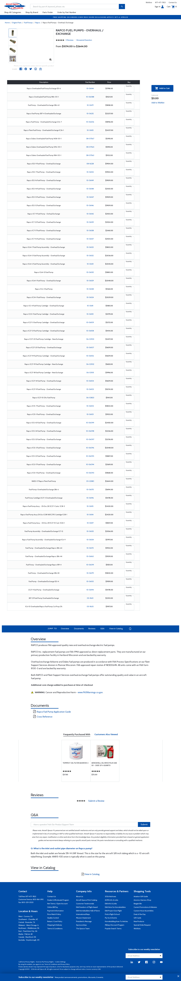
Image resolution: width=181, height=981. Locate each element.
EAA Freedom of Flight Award (87, 907)
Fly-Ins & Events (111, 918)
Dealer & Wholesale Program (58, 900)
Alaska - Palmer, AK (25, 934)
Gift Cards (137, 918)
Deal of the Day (140, 914)
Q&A (102, 628)
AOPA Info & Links (111, 900)
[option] (13, 33)
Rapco (37, 23)
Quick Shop (76, 775)
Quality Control (53, 918)
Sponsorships (81, 925)
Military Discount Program (114, 925)
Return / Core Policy (54, 921)
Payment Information (55, 911)
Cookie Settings (60, 962)
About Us (79, 896)
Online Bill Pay (52, 907)
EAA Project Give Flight (113, 911)
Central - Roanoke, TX (26, 922)
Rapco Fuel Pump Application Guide (54, 712)
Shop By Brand (31, 12)
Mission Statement (83, 918)
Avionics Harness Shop (142, 900)
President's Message (84, 921)
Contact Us (173, 2)
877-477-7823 (160, 2)
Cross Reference (44, 716)
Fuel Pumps (28, 23)
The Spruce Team (83, 928)
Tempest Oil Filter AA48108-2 (75, 763)
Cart (172, 6)
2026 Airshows (110, 896)
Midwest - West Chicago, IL (28, 925)
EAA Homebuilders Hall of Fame (88, 911)
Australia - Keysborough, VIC (29, 940)
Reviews (91, 628)
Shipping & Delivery (54, 925)
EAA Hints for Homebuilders (115, 907)
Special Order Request (142, 925)
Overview (65, 628)
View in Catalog (116, 628)
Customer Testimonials (85, 903)
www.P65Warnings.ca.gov (90, 692)
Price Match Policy (54, 914)
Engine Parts (17, 23)
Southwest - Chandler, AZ (28, 919)
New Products (139, 921)
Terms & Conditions (55, 928)
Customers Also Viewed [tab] (106, 734)
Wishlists (149, 2)
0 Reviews (70, 40)
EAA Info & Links (111, 903)
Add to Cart (164, 88)
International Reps (83, 914)
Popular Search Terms (113, 928)
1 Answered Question (84, 40)
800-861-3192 (38, 899)
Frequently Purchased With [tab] (76, 734)
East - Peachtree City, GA (27, 931)
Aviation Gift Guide (141, 896)
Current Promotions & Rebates (145, 907)
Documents (79, 628)
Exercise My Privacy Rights (45, 962)
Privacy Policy (65, 964)
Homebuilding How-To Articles (116, 921)
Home (7, 23)
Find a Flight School (112, 914)
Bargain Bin (138, 903)
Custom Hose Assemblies (144, 911)
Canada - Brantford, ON (27, 937)
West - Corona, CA (25, 916)
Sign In (157, 6)
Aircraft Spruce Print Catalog (86, 900)
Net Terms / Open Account (57, 903)
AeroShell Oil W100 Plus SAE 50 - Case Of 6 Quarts (104, 764)
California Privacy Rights (26, 962)
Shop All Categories (12, 12)
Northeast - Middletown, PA (28, 928)
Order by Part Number (66, 12)
